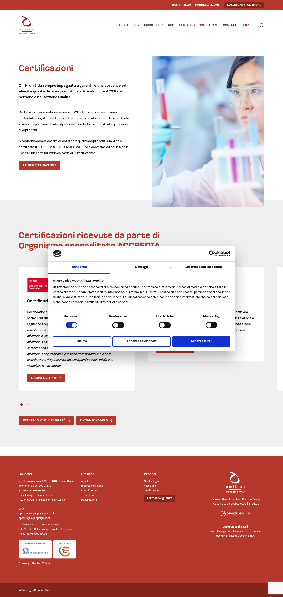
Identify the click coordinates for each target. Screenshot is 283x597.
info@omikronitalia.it (39, 495)
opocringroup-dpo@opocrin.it (36, 513)
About (84, 481)
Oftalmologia (151, 481)
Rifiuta (82, 341)
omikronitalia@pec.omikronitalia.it (44, 500)
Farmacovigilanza (159, 498)
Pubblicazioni (89, 500)
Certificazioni (89, 490)
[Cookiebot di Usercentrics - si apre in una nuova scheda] (212, 253)
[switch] (118, 325)
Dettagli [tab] (141, 267)
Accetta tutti (201, 341)
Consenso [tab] (79, 267)
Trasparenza (88, 495)
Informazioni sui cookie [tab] (203, 267)
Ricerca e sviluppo (92, 486)
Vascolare (150, 486)
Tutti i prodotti (153, 490)
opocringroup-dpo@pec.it (34, 518)
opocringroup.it (249, 503)
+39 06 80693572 (40, 486)
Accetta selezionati (142, 341)
